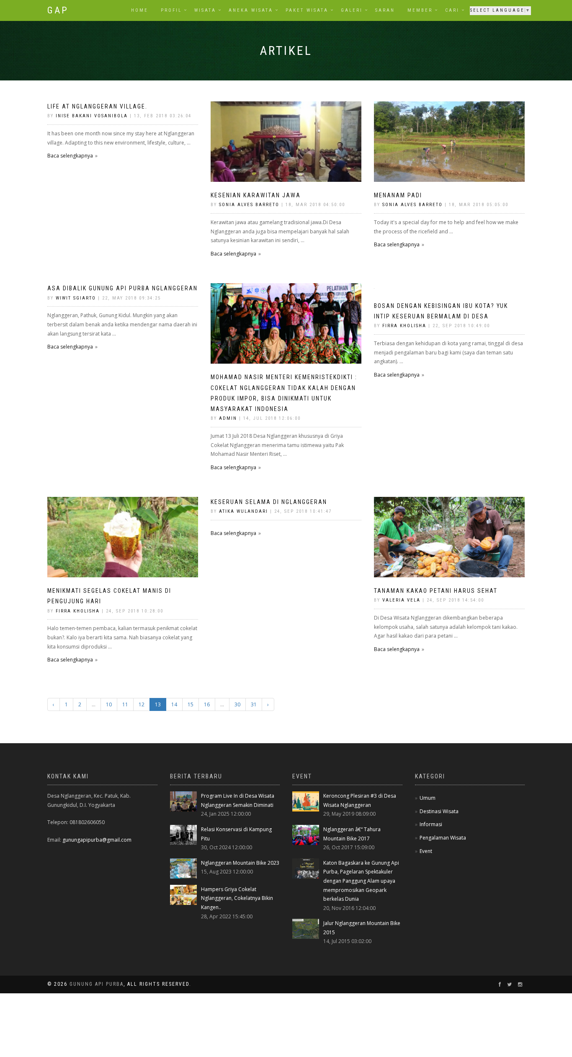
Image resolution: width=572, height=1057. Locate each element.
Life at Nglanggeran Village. (97, 106)
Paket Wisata (307, 10)
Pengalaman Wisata (443, 837)
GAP (58, 10)
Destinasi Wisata (439, 811)
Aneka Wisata (251, 10)
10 (109, 704)
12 (141, 704)
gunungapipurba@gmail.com (96, 839)
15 (190, 704)
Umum (427, 797)
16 (207, 704)
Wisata (205, 10)
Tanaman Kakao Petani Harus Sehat (435, 590)
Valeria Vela (402, 600)
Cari (452, 10)
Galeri (352, 10)
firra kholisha (404, 325)
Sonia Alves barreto (250, 204)
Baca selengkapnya (70, 155)
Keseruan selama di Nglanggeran (269, 502)
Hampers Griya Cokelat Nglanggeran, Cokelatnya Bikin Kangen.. (237, 898)
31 (254, 704)
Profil (171, 10)
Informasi (431, 824)
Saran (385, 10)
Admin (228, 418)
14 (174, 704)
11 (125, 704)
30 (237, 704)
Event (426, 851)
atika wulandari (243, 511)
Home (139, 10)
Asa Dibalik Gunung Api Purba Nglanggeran (122, 288)
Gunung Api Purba (97, 984)
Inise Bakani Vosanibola (92, 116)
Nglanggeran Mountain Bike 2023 (240, 862)
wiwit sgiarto (76, 298)
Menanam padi (398, 195)
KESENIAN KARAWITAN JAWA (256, 195)
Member (420, 10)
